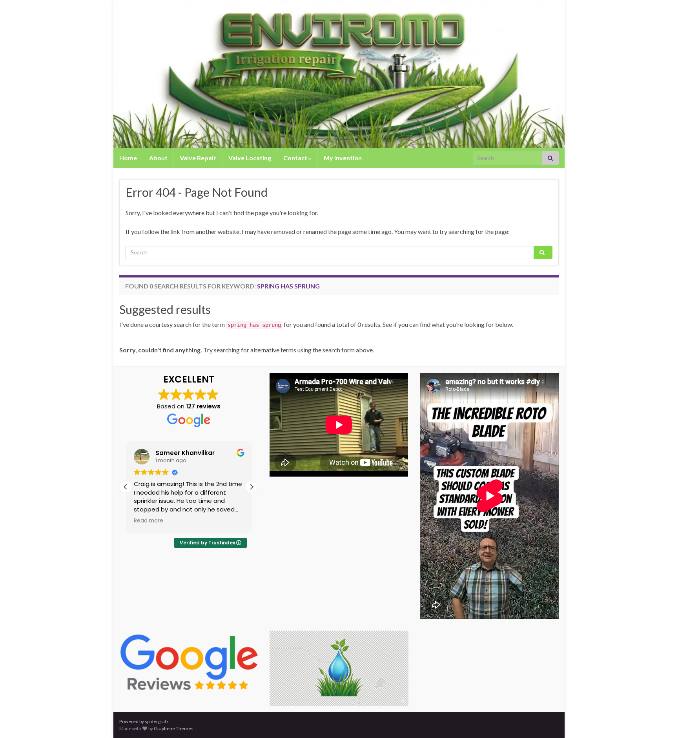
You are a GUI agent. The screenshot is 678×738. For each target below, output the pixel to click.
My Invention (343, 157)
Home (128, 157)
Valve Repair (198, 157)
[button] (251, 487)
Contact (295, 157)
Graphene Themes (173, 728)
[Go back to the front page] (339, 74)
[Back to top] (660, 720)
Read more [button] (148, 520)
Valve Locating (249, 157)
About (158, 157)
